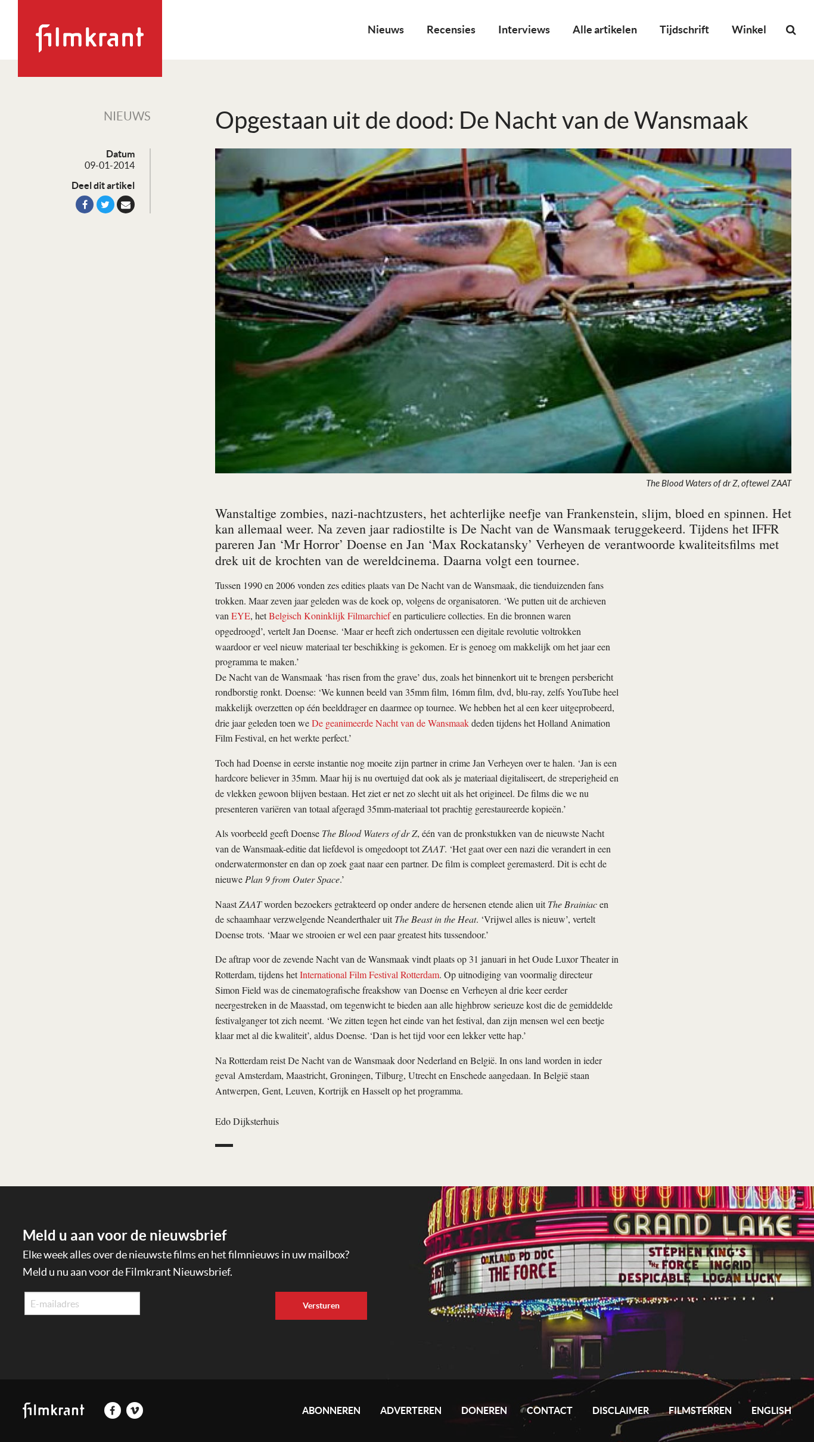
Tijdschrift (684, 29)
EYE (240, 615)
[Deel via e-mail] (126, 204)
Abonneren (331, 1410)
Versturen (321, 1305)
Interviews (524, 29)
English (771, 1410)
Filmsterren (700, 1410)
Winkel (749, 29)
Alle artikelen (605, 29)
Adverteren (411, 1410)
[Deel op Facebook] (85, 204)
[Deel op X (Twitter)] (105, 204)
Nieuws (386, 29)
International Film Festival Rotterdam (369, 974)
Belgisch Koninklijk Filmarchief (329, 615)
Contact (550, 1410)
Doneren (484, 1410)
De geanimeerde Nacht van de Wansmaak (390, 723)
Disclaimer (620, 1410)
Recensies (451, 29)
